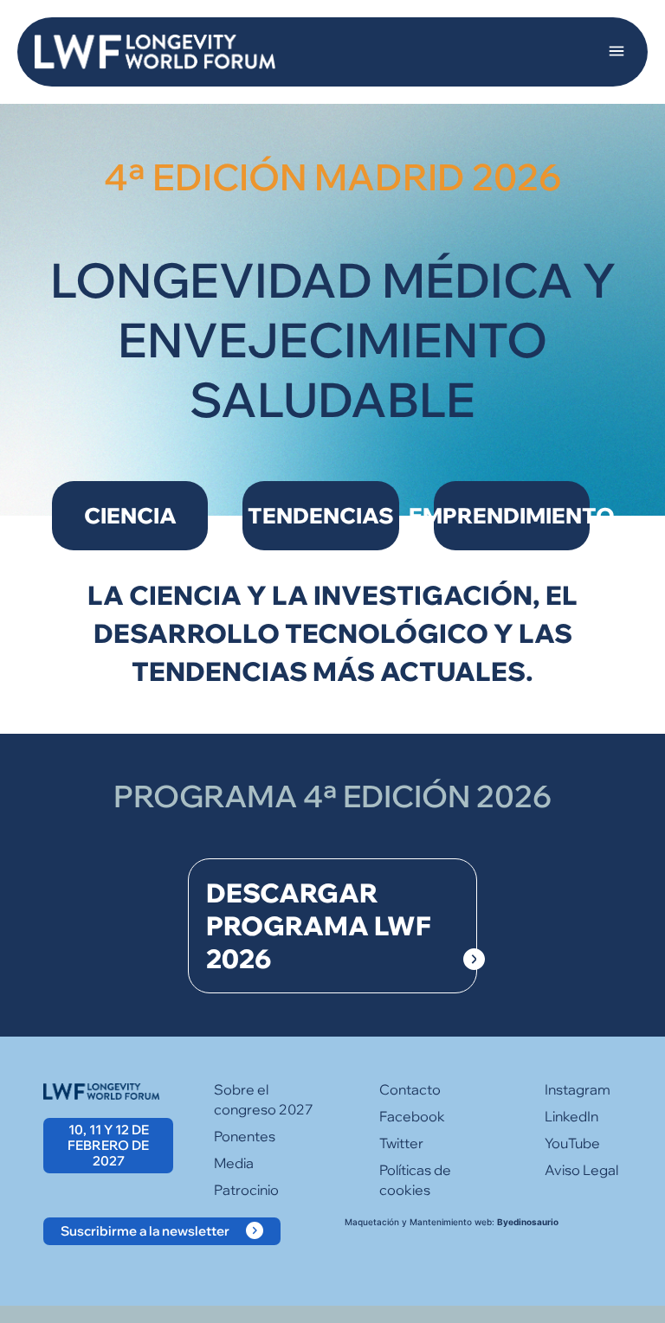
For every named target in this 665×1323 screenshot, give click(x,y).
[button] (616, 51)
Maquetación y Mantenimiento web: (451, 1222)
